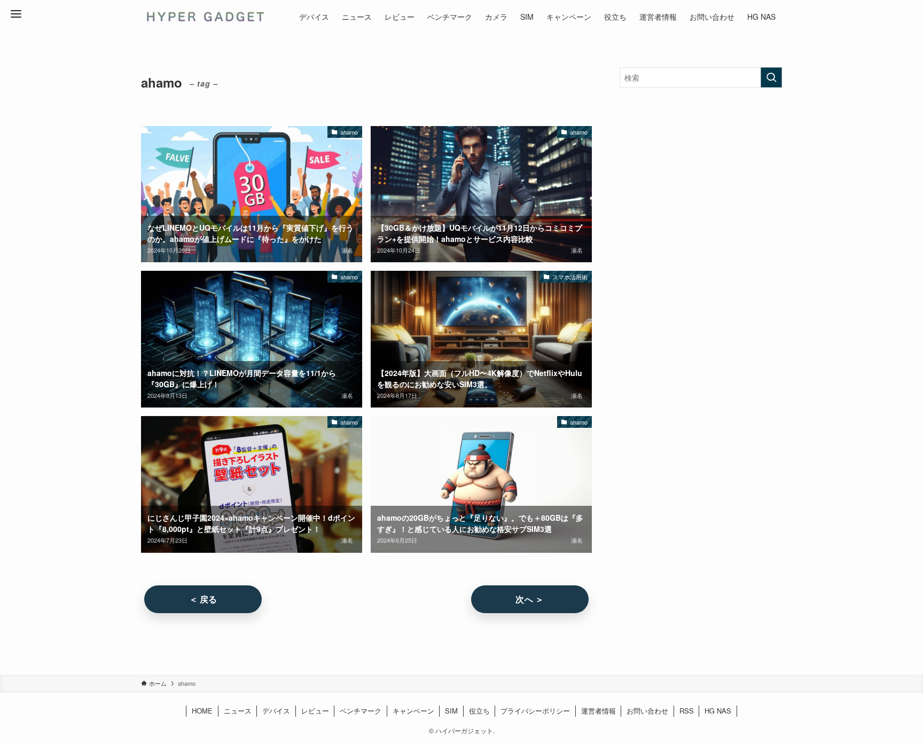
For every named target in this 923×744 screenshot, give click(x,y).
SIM (451, 711)
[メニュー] (16, 14)
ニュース (238, 711)
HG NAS (718, 711)
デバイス (276, 711)
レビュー (315, 711)
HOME (202, 711)
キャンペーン (413, 711)
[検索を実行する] (771, 77)
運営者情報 (598, 711)
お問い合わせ (647, 711)
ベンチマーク (360, 711)
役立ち (479, 711)
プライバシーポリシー (535, 711)
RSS (686, 711)
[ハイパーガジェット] (204, 17)
